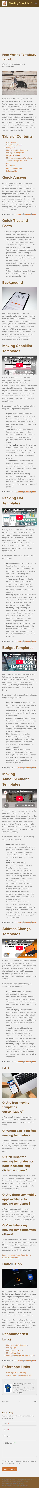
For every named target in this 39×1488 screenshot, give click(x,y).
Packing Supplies (8, 66)
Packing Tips (11, 1348)
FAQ (7, 163)
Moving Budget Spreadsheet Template (20, 1355)
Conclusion (10, 166)
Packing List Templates (15, 153)
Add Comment (9, 1443)
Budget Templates (13, 155)
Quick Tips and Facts (14, 145)
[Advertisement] (19, 27)
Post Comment (9, 1469)
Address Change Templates (16, 161)
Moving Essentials (13, 1353)
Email (6, 1430)
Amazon (19, 214)
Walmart (27, 214)
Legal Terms (12, 1484)
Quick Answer (11, 142)
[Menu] (36, 3)
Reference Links (12, 171)
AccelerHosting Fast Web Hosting (16, 1485)
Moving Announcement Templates (19, 158)
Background (10, 148)
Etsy (34, 214)
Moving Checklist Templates (17, 150)
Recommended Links (14, 168)
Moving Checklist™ (20, 3)
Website (7, 1436)
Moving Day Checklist (14, 1350)
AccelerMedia (16, 1482)
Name (6, 1423)
